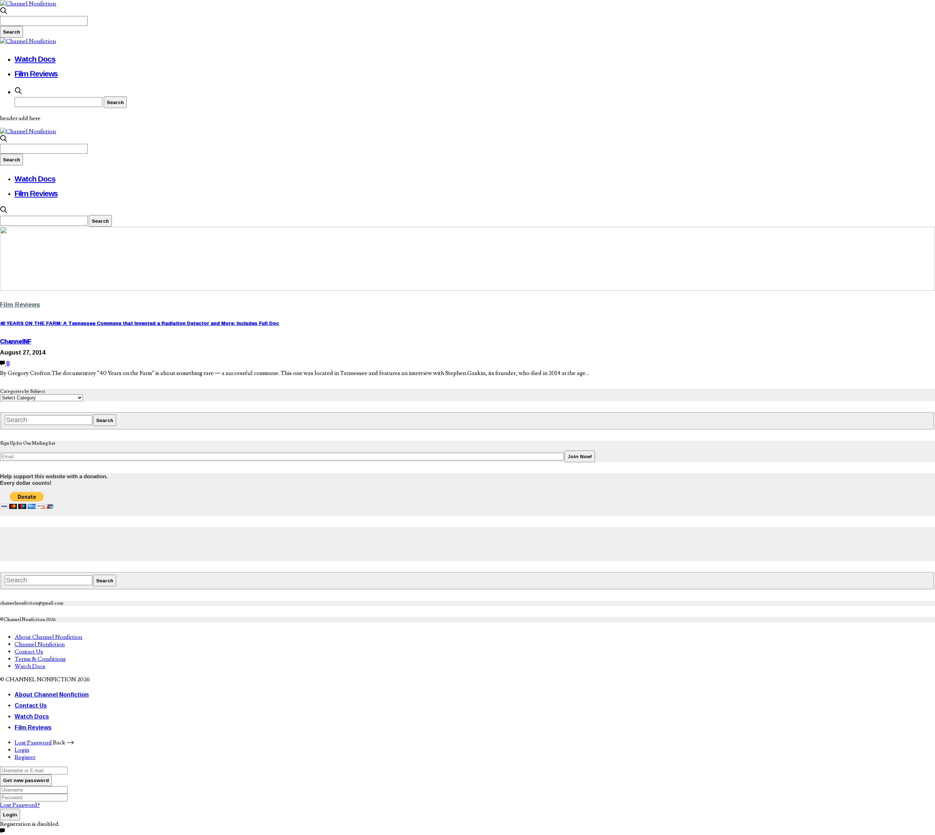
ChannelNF (15, 341)
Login (22, 750)
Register (25, 757)
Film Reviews (36, 73)
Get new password (26, 780)
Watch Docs (35, 58)
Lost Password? (20, 805)
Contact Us (29, 651)
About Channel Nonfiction (48, 637)
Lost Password (33, 742)
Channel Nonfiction (40, 644)
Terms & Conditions (40, 659)
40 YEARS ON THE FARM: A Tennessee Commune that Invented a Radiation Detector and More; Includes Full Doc (139, 323)
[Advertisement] (133, 543)
